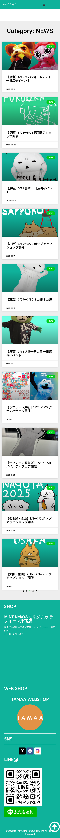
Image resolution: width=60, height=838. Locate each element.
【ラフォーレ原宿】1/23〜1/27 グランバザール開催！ (29, 409)
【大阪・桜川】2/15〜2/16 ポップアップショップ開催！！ (29, 575)
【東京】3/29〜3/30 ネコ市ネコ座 (29, 299)
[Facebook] (30, 750)
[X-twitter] (22, 750)
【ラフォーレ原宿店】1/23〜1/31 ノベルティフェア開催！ (28, 464)
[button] (44, 4)
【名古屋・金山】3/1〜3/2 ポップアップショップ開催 (28, 520)
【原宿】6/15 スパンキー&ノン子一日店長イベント (28, 78)
